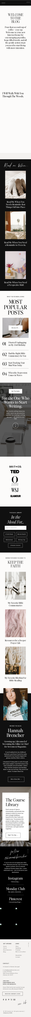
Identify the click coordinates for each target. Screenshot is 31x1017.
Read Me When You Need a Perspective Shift (15, 283)
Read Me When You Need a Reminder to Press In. (15, 243)
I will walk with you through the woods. (13, 95)
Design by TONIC (7, 1012)
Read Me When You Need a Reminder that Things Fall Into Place (15, 204)
